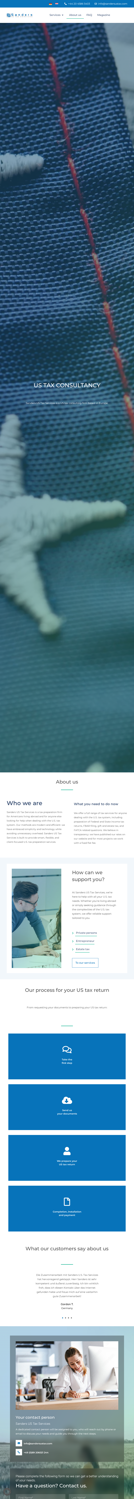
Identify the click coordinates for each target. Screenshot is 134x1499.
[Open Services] (62, 15)
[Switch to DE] (50, 4)
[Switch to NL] (57, 4)
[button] (22, 1291)
